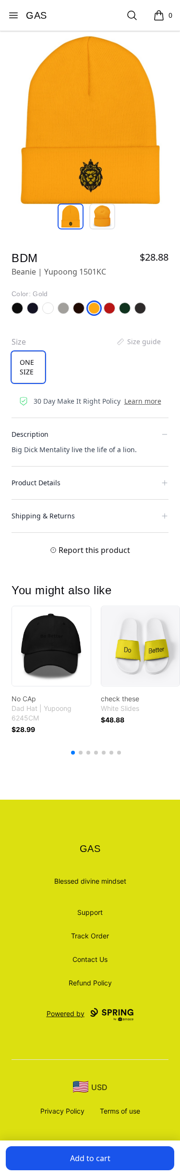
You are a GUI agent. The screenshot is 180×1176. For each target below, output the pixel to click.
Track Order (90, 936)
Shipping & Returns (43, 515)
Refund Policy (90, 983)
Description (30, 434)
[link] (51, 646)
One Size (27, 367)
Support (90, 912)
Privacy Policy (62, 1111)
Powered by (65, 1013)
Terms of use (120, 1111)
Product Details (36, 482)
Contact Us (90, 959)
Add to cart (90, 1158)
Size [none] (19, 341)
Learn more (142, 401)
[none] (138, 342)
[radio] (28, 367)
